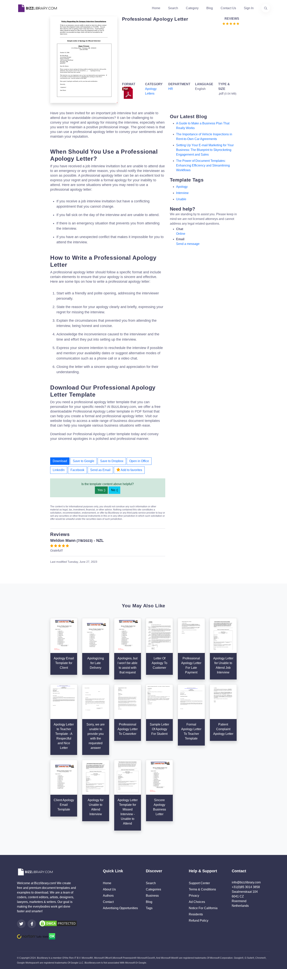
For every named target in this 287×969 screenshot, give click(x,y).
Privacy (194, 895)
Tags (149, 908)
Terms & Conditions (202, 889)
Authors (108, 895)
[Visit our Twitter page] (21, 923)
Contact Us (228, 8)
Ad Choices (197, 901)
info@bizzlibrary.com (246, 882)
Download (60, 461)
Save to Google (83, 461)
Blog (209, 8)
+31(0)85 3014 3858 (246, 887)
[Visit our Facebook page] (32, 923)
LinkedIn (59, 470)
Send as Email (100, 470)
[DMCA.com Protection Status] (58, 923)
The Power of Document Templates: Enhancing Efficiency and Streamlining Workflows (203, 165)
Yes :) (101, 490)
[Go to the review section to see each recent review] (230, 23)
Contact (108, 901)
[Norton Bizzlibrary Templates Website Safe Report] (36, 936)
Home (156, 8)
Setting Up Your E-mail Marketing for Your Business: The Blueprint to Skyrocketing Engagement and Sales (205, 149)
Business (152, 895)
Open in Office (139, 461)
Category (192, 8)
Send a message (188, 243)
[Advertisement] (179, 53)
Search (173, 8)
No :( (114, 490)
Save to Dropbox (111, 461)
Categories (153, 889)
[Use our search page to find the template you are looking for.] (265, 8)
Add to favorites (131, 470)
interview (182, 193)
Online (180, 233)
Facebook (77, 470)
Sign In (249, 8)
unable (181, 199)
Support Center (199, 883)
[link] (21, 924)
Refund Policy (198, 920)
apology (182, 186)
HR (170, 88)
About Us (109, 889)
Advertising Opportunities (120, 908)
